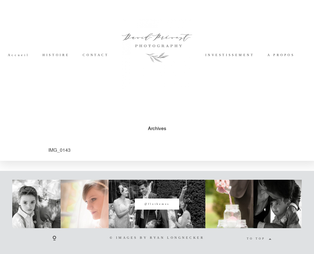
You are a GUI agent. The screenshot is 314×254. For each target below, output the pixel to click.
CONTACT (96, 55)
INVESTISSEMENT (229, 55)
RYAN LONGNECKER (177, 237)
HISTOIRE (55, 55)
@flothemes (157, 203)
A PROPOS (281, 55)
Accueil (18, 55)
